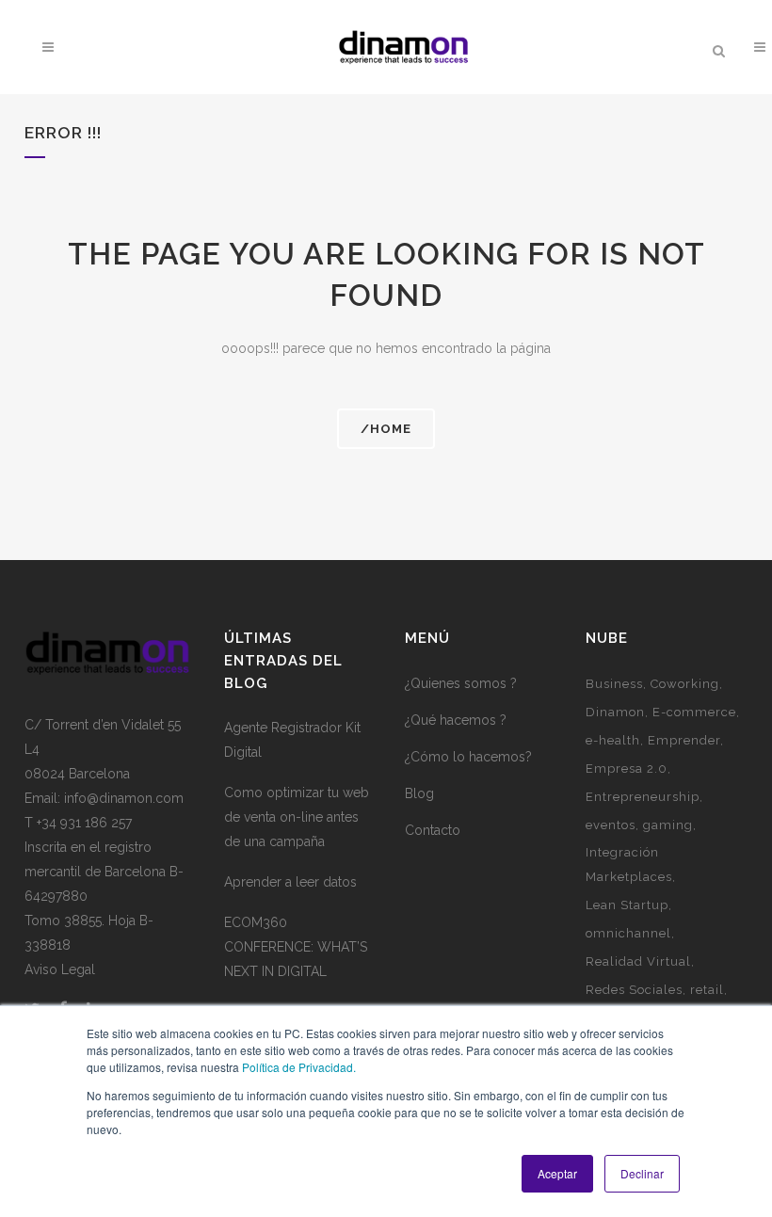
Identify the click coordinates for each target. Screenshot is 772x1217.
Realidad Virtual (638, 961)
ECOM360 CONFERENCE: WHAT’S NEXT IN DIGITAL (295, 947)
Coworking (685, 684)
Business (614, 684)
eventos (610, 825)
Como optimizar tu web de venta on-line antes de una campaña (296, 817)
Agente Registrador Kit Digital (292, 740)
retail (707, 990)
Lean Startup (627, 905)
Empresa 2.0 (626, 768)
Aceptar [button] (557, 1173)
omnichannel (628, 933)
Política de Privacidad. (299, 1067)
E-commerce (694, 712)
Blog (419, 793)
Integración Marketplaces (629, 864)
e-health (613, 740)
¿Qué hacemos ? (456, 720)
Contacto (432, 830)
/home (386, 429)
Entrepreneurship (643, 797)
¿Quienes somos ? (461, 683)
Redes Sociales (634, 990)
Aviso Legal (59, 969)
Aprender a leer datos (290, 881)
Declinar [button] (642, 1173)
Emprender (684, 740)
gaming (668, 825)
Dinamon (615, 712)
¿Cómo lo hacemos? (468, 756)
